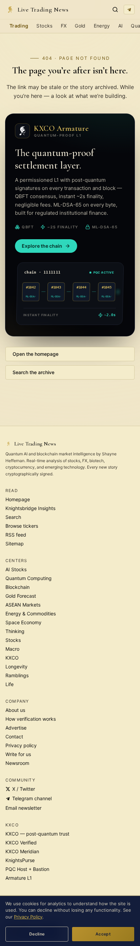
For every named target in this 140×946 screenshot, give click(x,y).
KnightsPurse (20, 860)
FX (64, 26)
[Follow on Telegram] (129, 9)
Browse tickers (21, 526)
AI (120, 26)
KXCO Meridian (22, 851)
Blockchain (17, 587)
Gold (80, 26)
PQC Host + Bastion (27, 869)
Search (13, 517)
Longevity (16, 666)
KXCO (12, 658)
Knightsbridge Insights (30, 508)
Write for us (18, 754)
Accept (103, 933)
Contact (14, 736)
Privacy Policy (28, 916)
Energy (102, 26)
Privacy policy (21, 745)
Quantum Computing (28, 578)
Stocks (44, 26)
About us (15, 710)
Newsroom (17, 763)
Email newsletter (23, 808)
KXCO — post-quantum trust (37, 834)
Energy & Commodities (30, 613)
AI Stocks (16, 569)
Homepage (17, 499)
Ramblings (17, 675)
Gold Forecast (20, 596)
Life (9, 684)
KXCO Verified (21, 842)
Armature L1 (18, 878)
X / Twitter (23, 789)
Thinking (14, 631)
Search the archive (33, 372)
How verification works (30, 719)
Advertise (16, 728)
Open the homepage (35, 354)
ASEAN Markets (22, 605)
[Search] (115, 9)
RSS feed (15, 535)
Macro (12, 649)
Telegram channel (32, 798)
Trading (19, 26)
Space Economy (23, 622)
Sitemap (14, 543)
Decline (37, 933)
